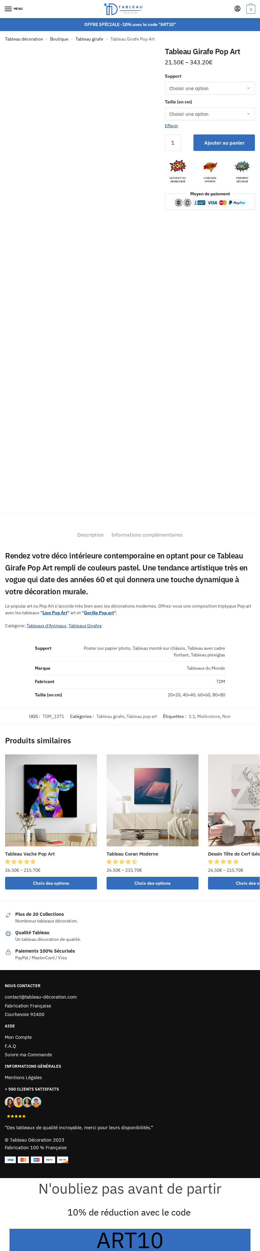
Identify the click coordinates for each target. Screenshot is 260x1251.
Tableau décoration (24, 39)
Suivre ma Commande (28, 1055)
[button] (21, 861)
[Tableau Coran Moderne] (152, 800)
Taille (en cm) (178, 102)
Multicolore (208, 716)
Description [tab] (90, 534)
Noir (226, 716)
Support (173, 76)
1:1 (192, 716)
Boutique (59, 39)
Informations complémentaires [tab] (147, 534)
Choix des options (51, 883)
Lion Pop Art (54, 613)
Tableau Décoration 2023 (37, 1140)
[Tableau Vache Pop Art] (51, 800)
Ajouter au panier (224, 143)
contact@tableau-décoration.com (41, 997)
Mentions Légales (23, 1077)
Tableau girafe (89, 39)
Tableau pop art (142, 716)
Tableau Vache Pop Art (30, 854)
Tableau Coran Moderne (132, 854)
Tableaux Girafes (85, 626)
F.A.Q (10, 1046)
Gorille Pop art (99, 613)
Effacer (171, 125)
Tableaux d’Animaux (46, 626)
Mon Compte (18, 1037)
